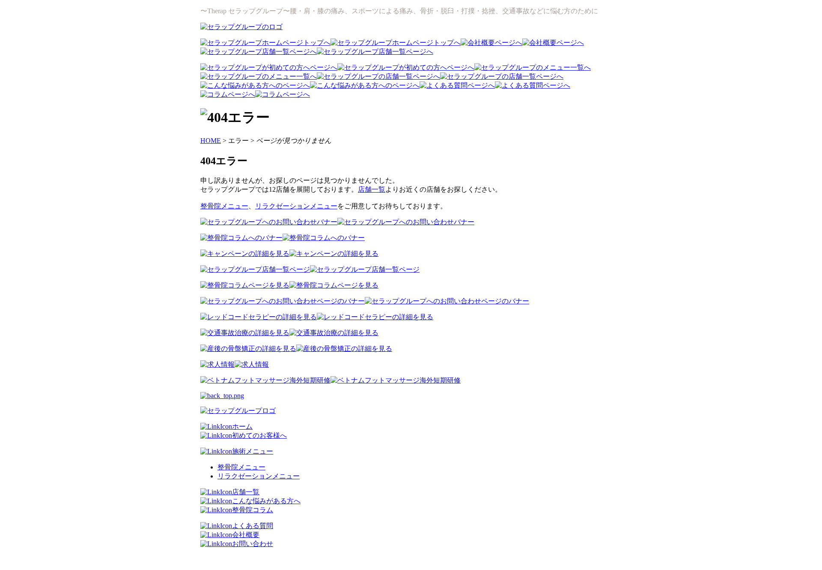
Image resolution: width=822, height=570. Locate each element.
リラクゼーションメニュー (296, 206)
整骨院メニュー (224, 206)
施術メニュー (252, 451)
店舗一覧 (371, 189)
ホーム (242, 426)
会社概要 (245, 534)
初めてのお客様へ (259, 435)
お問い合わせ (252, 543)
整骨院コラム (252, 510)
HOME (210, 140)
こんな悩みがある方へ (266, 501)
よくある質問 (252, 525)
